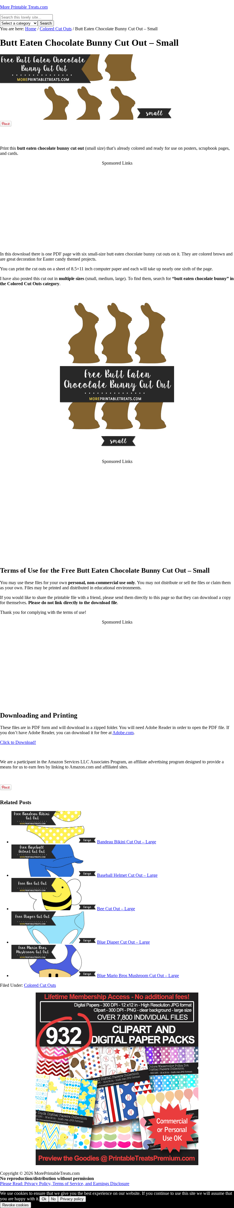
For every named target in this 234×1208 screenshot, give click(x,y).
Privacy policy (72, 1199)
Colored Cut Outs (40, 985)
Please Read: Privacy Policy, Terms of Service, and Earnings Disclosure (64, 1183)
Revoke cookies (15, 1205)
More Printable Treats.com (24, 7)
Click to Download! (18, 742)
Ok (44, 1199)
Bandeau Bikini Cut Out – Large (126, 841)
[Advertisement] (117, 133)
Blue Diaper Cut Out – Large (123, 942)
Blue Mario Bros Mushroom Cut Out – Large (138, 975)
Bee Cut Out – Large (116, 908)
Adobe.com (123, 732)
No (53, 1199)
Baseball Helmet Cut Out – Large (127, 875)
